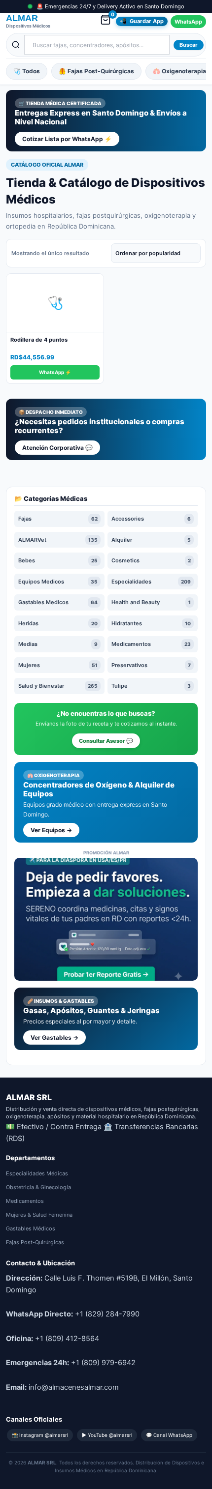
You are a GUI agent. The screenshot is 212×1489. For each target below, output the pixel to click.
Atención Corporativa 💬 (57, 447)
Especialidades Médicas (37, 1173)
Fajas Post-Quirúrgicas (35, 1242)
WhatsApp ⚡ (55, 372)
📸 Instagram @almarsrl (40, 1435)
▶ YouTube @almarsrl (107, 1435)
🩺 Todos (26, 71)
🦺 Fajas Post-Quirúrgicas (96, 71)
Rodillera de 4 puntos (39, 339)
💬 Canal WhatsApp (169, 1435)
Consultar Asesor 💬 (106, 740)
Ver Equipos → (51, 830)
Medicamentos (25, 1200)
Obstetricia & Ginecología (38, 1187)
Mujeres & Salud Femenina (39, 1214)
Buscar (188, 44)
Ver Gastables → (54, 1037)
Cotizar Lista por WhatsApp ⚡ (67, 139)
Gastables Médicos (30, 1228)
